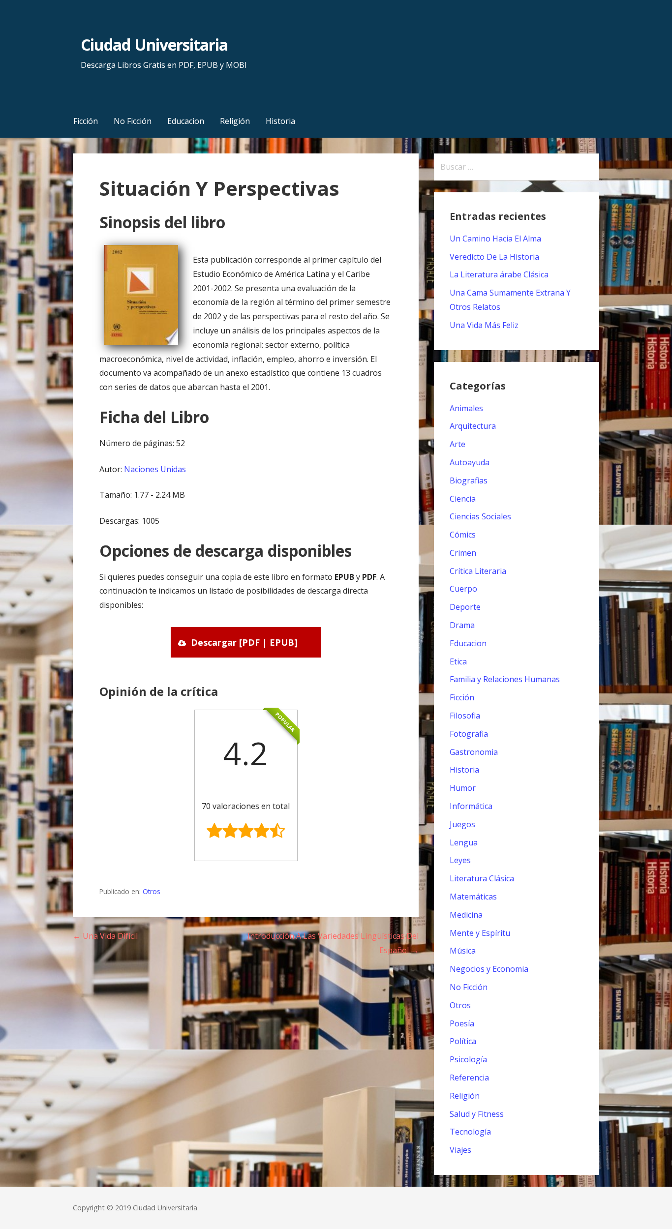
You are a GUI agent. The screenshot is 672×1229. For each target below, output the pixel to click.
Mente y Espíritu (480, 933)
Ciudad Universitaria (154, 44)
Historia (280, 121)
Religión (235, 121)
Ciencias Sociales (480, 516)
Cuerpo (463, 588)
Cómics (463, 534)
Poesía (462, 1023)
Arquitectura (473, 425)
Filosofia (465, 715)
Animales (466, 408)
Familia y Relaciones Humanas (505, 679)
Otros (151, 891)
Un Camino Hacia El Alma (495, 238)
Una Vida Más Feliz (484, 325)
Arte (457, 444)
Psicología (468, 1059)
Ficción (85, 121)
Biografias (469, 480)
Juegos (462, 824)
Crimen (463, 552)
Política (463, 1041)
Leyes (460, 860)
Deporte (465, 606)
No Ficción (133, 121)
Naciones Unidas (155, 469)
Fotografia (469, 733)
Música (463, 950)
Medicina (466, 914)
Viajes (460, 1149)
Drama (462, 625)
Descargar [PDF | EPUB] (244, 642)
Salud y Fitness (477, 1114)
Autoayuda (469, 462)
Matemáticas (473, 896)
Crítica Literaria (478, 571)
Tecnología (470, 1131)
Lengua (464, 842)
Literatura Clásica (482, 878)
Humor (463, 787)
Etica (458, 661)
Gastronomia (474, 752)
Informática (471, 806)
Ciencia (463, 498)
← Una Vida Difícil (105, 935)
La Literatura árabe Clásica (499, 274)
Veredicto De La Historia (494, 256)
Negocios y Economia (489, 968)
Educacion (185, 121)
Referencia (469, 1077)
